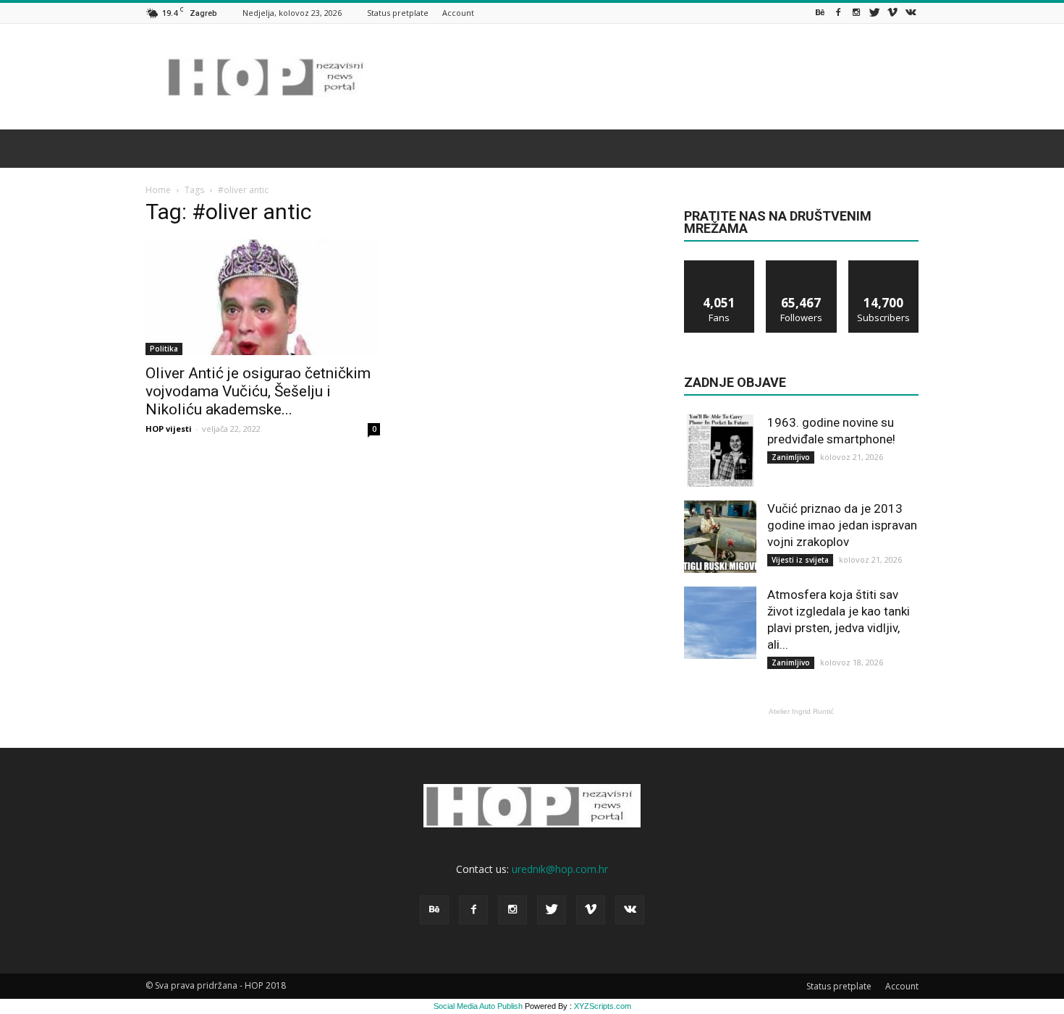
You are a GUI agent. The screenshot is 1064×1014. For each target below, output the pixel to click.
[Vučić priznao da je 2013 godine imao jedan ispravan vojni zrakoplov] (720, 536)
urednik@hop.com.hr (560, 869)
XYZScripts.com (602, 1006)
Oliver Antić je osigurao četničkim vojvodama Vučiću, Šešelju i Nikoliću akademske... (258, 391)
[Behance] (820, 12)
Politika (164, 349)
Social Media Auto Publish (478, 1006)
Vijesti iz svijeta (800, 560)
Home (158, 190)
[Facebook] (838, 12)
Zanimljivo (791, 457)
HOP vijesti (168, 428)
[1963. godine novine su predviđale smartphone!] (720, 450)
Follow (802, 265)
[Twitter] (874, 12)
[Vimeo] (892, 12)
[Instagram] (856, 12)
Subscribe (883, 265)
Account (458, 12)
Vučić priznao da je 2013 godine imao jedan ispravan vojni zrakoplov (842, 525)
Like (720, 265)
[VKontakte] (911, 12)
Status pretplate (397, 12)
